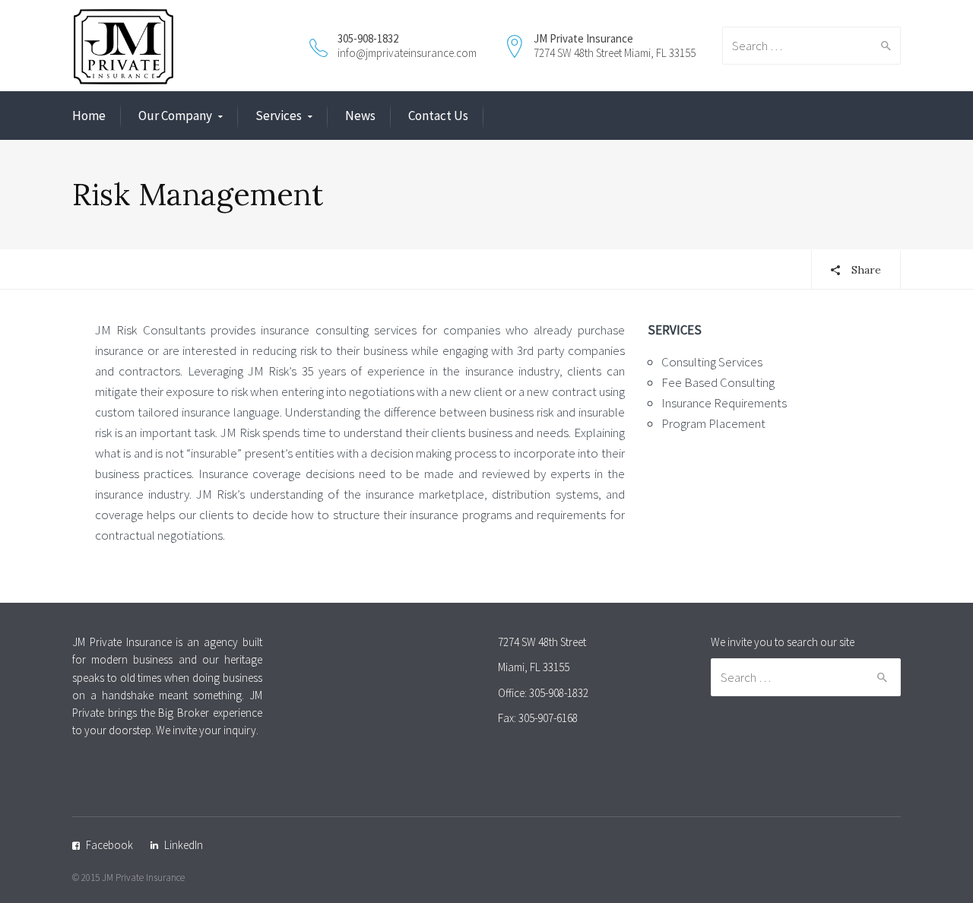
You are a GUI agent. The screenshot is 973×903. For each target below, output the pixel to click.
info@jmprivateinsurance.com (407, 53)
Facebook (109, 845)
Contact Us (438, 115)
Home (89, 115)
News (360, 115)
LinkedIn (183, 845)
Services (278, 115)
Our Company (175, 115)
